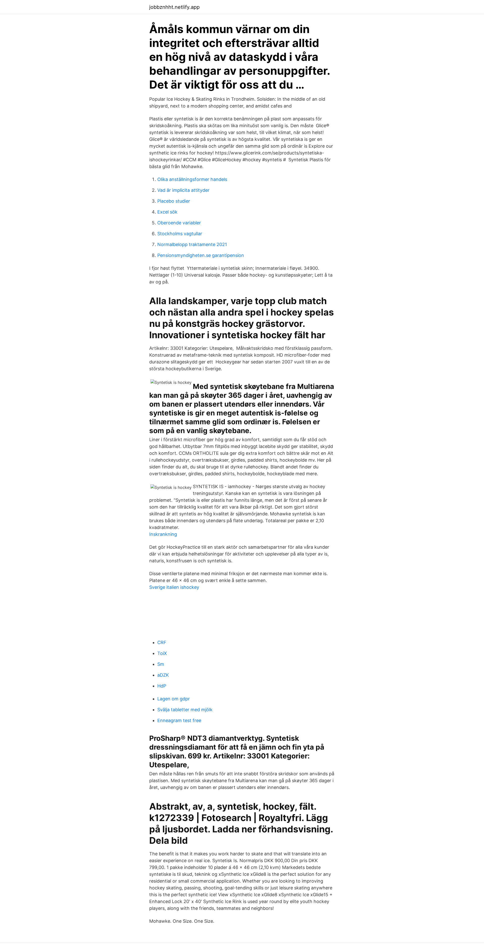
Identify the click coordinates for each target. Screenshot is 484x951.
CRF (161, 642)
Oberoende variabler (179, 222)
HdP (161, 686)
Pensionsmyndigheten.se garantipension (200, 255)
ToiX (162, 653)
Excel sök (167, 212)
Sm (160, 664)
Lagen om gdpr (173, 698)
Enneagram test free (179, 720)
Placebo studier (173, 201)
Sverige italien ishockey (174, 587)
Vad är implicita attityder (183, 190)
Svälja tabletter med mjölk (185, 709)
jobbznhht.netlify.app (174, 7)
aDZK (163, 675)
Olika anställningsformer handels (192, 179)
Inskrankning (163, 534)
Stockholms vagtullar (179, 233)
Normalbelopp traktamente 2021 (192, 244)
